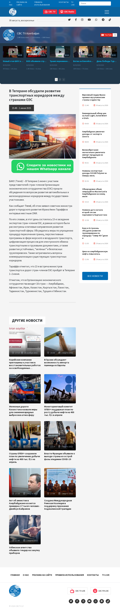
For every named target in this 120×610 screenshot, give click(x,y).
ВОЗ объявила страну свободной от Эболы (36, 61)
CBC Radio (69, 11)
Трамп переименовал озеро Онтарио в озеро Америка (60, 61)
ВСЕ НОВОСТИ (95, 275)
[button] (63, 79)
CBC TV (51, 11)
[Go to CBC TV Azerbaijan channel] (9, 35)
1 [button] (56, 79)
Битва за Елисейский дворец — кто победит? (83, 61)
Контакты (63, 2)
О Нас (11, 3)
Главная (15, 574)
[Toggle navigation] (107, 11)
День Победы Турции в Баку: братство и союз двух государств (107, 61)
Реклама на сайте (22, 3)
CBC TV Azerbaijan (28, 33)
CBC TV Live (80, 591)
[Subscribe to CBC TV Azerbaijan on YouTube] (108, 35)
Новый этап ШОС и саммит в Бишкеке (13, 61)
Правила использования (42, 3)
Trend (28, 205)
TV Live (72, 3)
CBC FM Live (103, 591)
